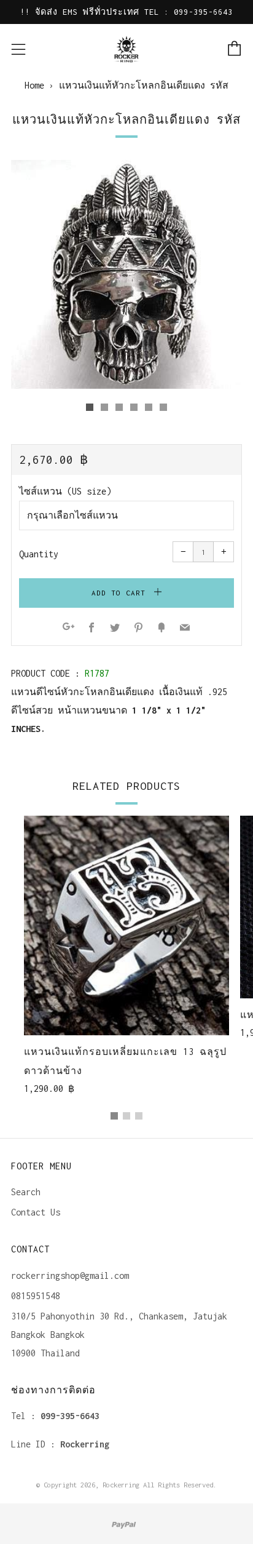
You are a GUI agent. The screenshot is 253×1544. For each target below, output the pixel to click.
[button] (89, 407)
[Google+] (68, 628)
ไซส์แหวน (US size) (65, 491)
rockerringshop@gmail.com (70, 1275)
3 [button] (138, 1116)
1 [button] (114, 1116)
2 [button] (126, 1116)
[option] (126, 274)
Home (34, 85)
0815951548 (35, 1296)
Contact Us (35, 1212)
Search (26, 1192)
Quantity (38, 554)
